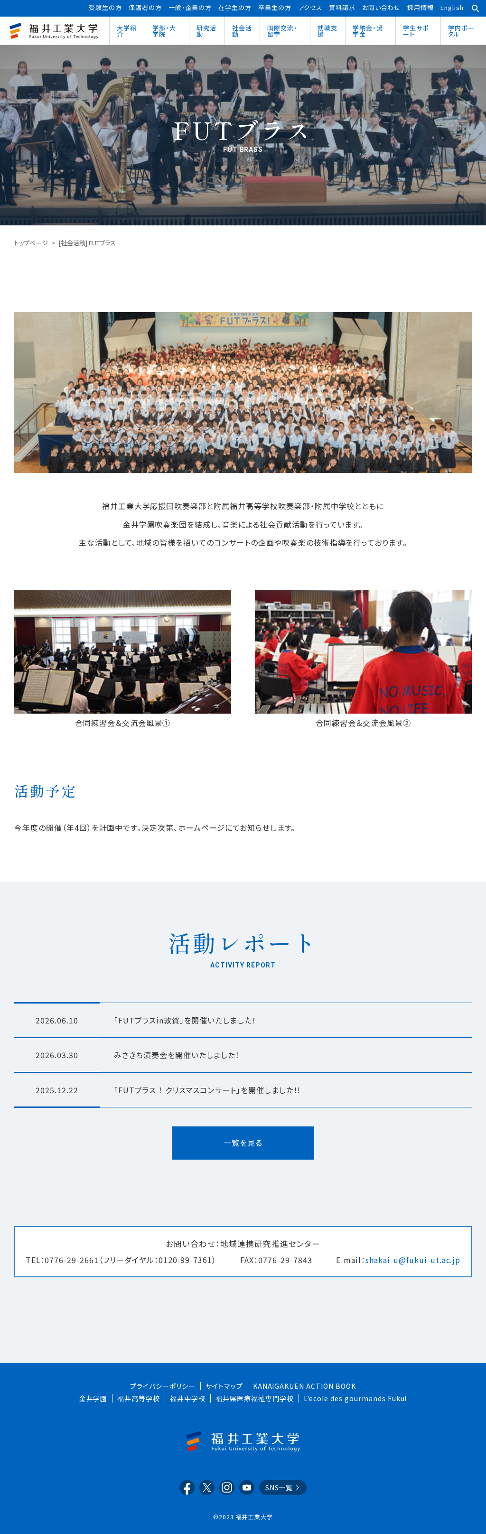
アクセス (310, 7)
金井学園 (93, 1398)
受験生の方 (105, 7)
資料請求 (342, 7)
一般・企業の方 (190, 7)
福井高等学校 (138, 1398)
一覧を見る (243, 1142)
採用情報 (420, 7)
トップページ (31, 242)
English (452, 7)
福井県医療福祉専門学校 (254, 1398)
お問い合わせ (381, 7)
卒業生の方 (274, 7)
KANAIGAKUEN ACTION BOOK (304, 1386)
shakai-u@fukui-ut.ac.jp (412, 1259)
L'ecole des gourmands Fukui (355, 1398)
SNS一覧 (279, 1487)
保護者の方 (145, 7)
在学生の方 (235, 7)
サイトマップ (224, 1386)
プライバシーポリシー (163, 1386)
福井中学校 (188, 1398)
